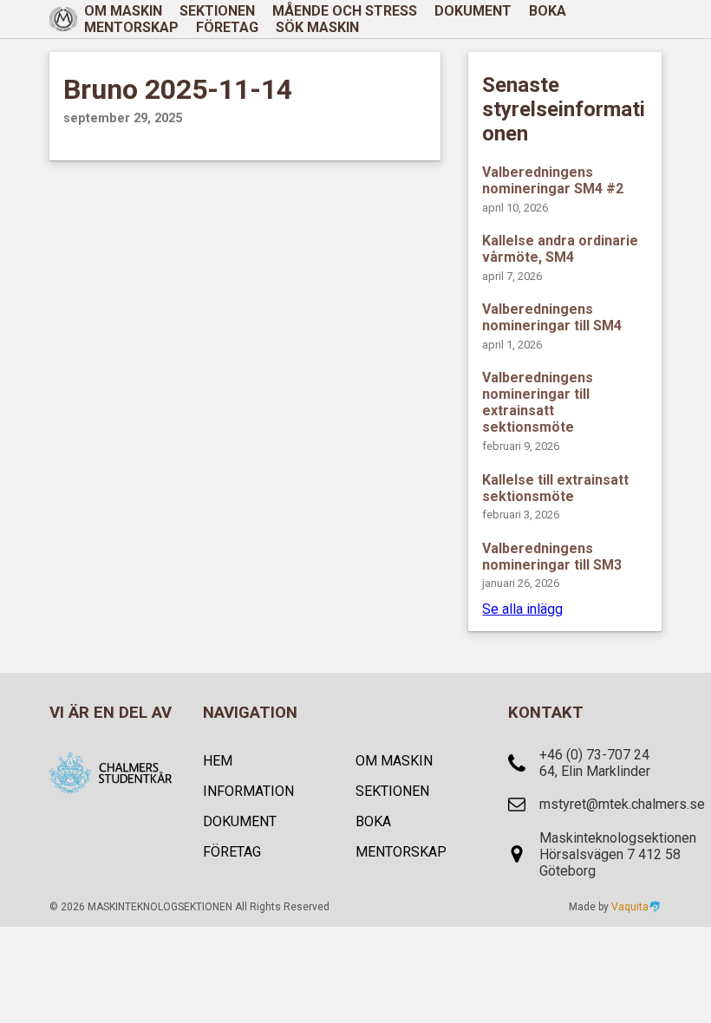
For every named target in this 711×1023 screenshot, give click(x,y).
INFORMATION (248, 791)
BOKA (547, 11)
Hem (217, 761)
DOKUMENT (473, 11)
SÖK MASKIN (317, 27)
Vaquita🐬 (636, 907)
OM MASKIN (394, 761)
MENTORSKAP (131, 27)
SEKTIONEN (392, 791)
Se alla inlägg (522, 609)
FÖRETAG (227, 27)
